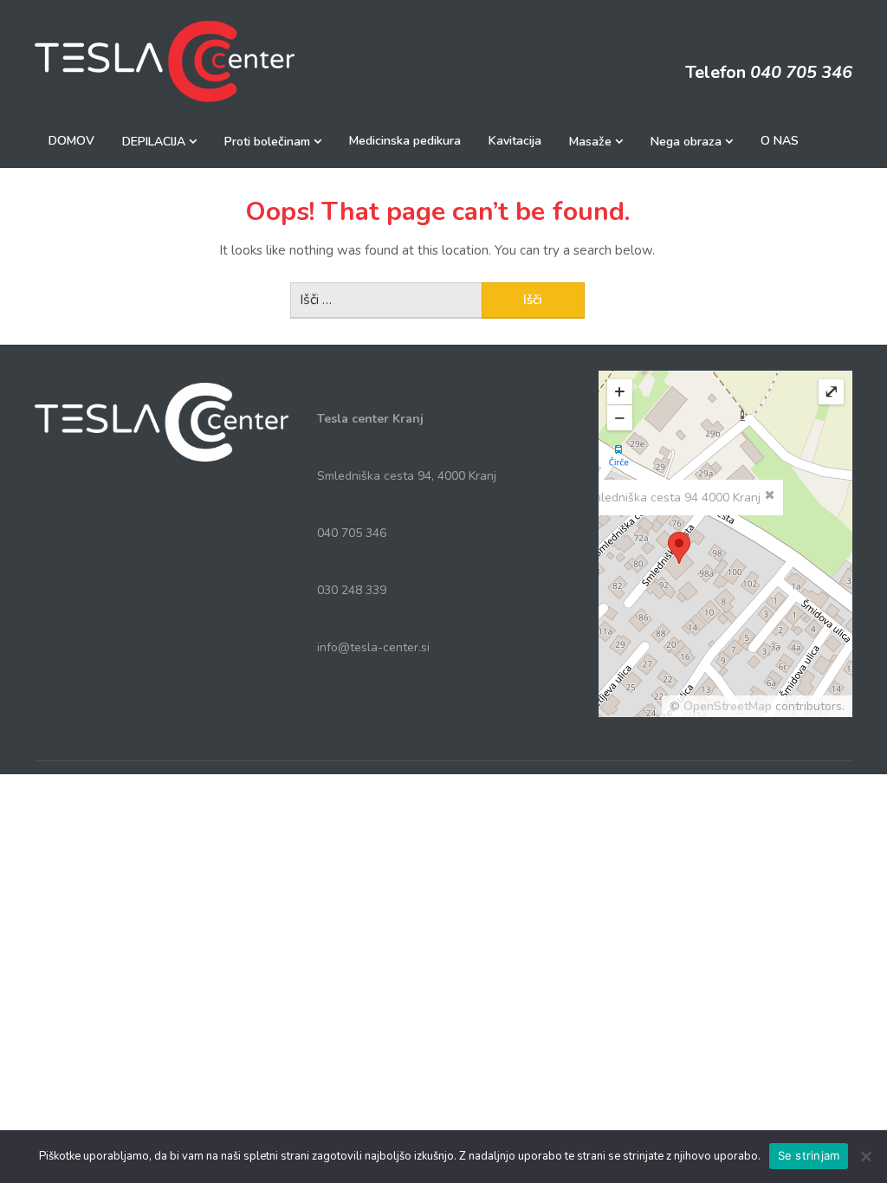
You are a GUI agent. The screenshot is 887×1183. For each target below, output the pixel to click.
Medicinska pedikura (405, 141)
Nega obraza (686, 141)
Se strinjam (809, 1155)
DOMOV (71, 141)
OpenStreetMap (727, 706)
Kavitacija (515, 141)
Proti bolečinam (267, 141)
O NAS (780, 141)
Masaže (590, 141)
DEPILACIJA (153, 141)
